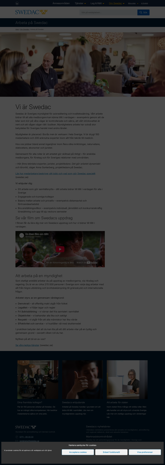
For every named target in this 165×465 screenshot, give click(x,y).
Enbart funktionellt (111, 452)
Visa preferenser (145, 452)
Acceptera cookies (78, 452)
